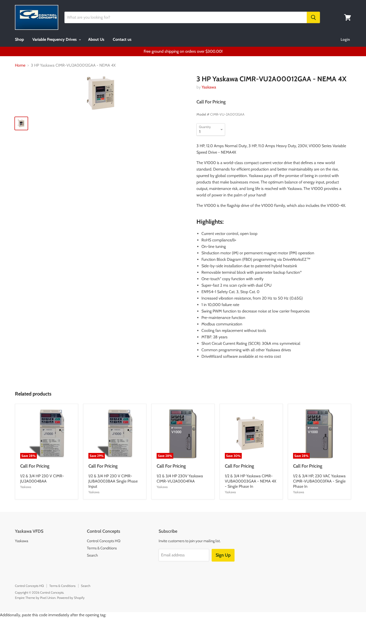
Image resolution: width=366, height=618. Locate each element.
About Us (96, 39)
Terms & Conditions (102, 548)
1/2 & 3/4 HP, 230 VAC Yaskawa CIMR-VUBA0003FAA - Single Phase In (319, 481)
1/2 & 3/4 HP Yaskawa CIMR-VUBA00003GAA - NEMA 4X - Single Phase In (250, 481)
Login (345, 39)
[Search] (313, 17)
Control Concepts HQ (104, 541)
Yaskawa (209, 87)
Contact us (122, 39)
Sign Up (223, 555)
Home (20, 65)
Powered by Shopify (71, 598)
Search (92, 555)
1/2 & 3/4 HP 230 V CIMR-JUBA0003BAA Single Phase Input (113, 481)
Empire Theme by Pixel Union (35, 598)
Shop (19, 39)
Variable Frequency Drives (55, 39)
